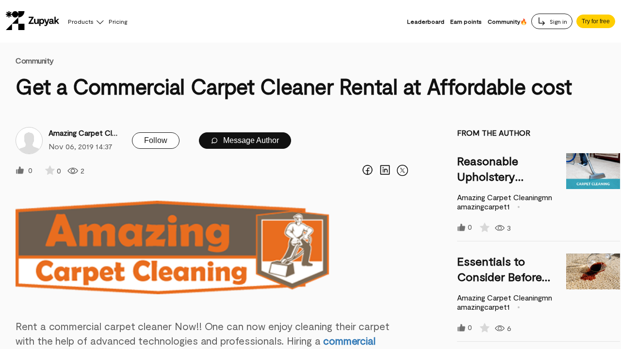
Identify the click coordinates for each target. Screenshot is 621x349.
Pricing (118, 21)
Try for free (596, 21)
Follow (155, 140)
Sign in (557, 21)
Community (35, 60)
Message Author (250, 140)
